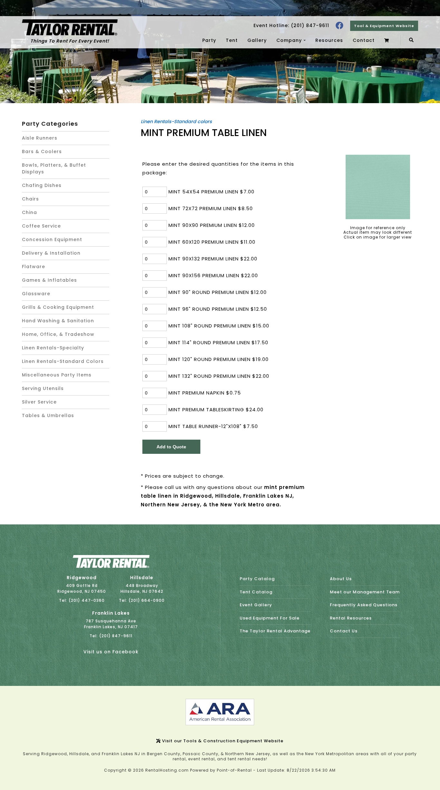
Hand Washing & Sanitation (58, 320)
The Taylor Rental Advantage (275, 631)
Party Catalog (257, 579)
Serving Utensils (43, 388)
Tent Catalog (256, 592)
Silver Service (39, 402)
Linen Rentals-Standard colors (63, 361)
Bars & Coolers (42, 151)
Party (209, 40)
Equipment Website (384, 25)
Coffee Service (41, 226)
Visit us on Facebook (111, 652)
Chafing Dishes (42, 185)
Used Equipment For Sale (270, 618)
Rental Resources (351, 618)
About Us (341, 579)
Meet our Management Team (365, 592)
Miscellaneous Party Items (56, 375)
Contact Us (344, 631)
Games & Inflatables (49, 280)
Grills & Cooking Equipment (58, 307)
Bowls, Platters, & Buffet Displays (54, 168)
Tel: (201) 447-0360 (82, 600)
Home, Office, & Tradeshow (58, 334)
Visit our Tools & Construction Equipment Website (222, 741)
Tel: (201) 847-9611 (111, 636)
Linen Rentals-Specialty (53, 348)
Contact (364, 40)
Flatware (33, 266)
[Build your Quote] (387, 40)
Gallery (257, 40)
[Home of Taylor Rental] (111, 566)
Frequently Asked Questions (363, 605)
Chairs (30, 199)
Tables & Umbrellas (48, 415)
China (29, 212)
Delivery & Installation (51, 253)
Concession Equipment (52, 239)
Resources (329, 40)
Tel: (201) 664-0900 (142, 600)
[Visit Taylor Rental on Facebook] (340, 26)
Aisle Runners (39, 138)
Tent (232, 40)
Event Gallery (256, 605)
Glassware (36, 293)
